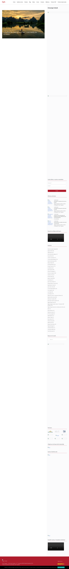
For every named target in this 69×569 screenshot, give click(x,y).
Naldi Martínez (50, 315)
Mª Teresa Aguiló (50, 313)
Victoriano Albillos (51, 329)
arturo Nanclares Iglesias (52, 254)
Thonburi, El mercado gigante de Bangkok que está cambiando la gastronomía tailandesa (60, 216)
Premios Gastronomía (62, 2)
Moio (49, 308)
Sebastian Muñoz (51, 327)
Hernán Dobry (50, 276)
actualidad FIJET (6, 30)
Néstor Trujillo (50, 317)
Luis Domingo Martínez (52, 288)
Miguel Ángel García (51, 302)
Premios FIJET (53, 2)
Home (14, 2)
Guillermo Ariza (50, 274)
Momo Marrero (50, 310)
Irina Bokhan (50, 279)
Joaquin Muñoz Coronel (52, 283)
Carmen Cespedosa (51, 257)
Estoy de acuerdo (61, 567)
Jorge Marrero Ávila (51, 285)
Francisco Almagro (51, 271)
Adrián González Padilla (52, 249)
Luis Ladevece (50, 290)
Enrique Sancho (50, 266)
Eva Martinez (50, 267)
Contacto (42, 2)
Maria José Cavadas (51, 298)
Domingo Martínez (51, 264)
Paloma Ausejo (50, 320)
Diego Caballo (50, 262)
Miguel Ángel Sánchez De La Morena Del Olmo (56, 307)
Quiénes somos (20, 2)
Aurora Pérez (50, 255)
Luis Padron (50, 293)
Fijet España (50, 269)
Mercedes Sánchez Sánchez (52, 300)
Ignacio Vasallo (50, 278)
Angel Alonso (50, 252)
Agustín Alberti (50, 250)
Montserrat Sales (51, 312)
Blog (30, 2)
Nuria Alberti (50, 319)
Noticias (26, 2)
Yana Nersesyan (50, 331)
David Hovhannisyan (51, 261)
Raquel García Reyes (51, 324)
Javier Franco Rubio (51, 281)
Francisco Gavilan (51, 273)
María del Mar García (51, 297)
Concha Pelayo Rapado (52, 259)
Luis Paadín (50, 292)
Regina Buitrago (50, 325)
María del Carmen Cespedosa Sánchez (54, 295)
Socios (37, 2)
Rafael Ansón (50, 322)
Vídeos (33, 2)
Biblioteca (47, 2)
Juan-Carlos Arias (51, 286)
